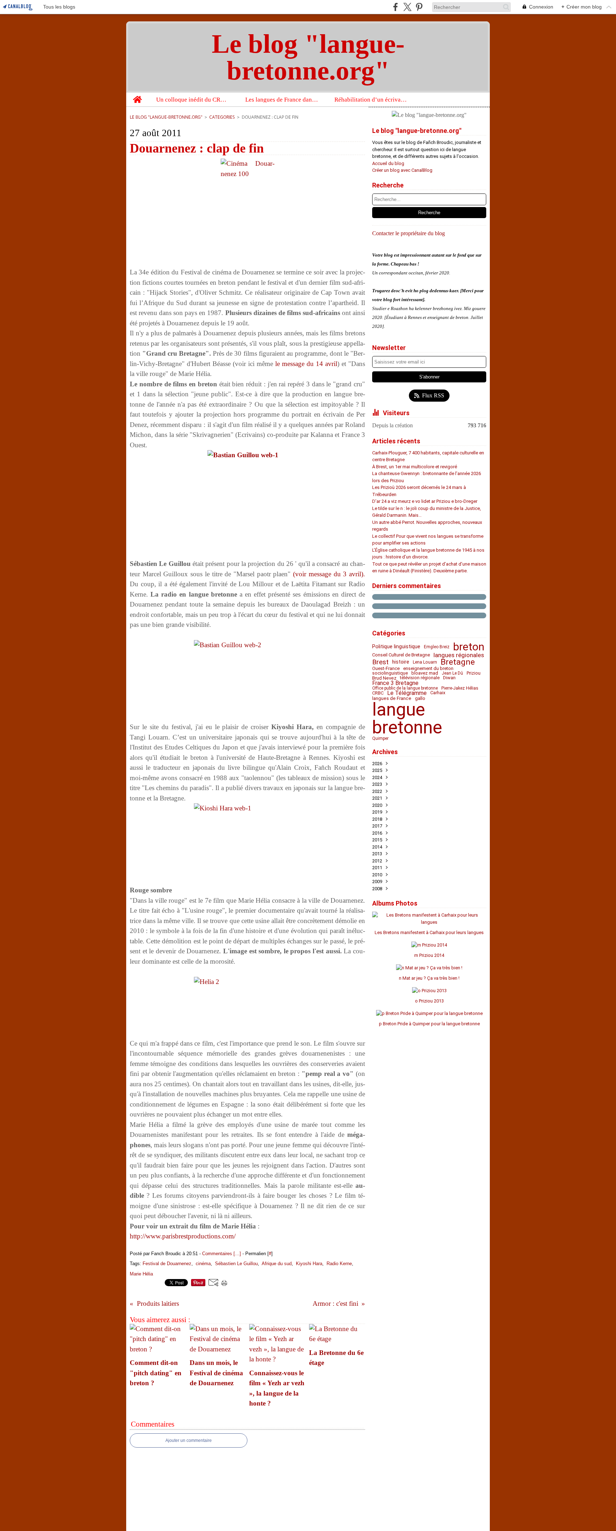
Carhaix (437, 693)
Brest (380, 662)
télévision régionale (420, 678)
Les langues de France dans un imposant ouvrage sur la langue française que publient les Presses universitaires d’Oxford (282, 100)
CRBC (378, 693)
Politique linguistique (396, 646)
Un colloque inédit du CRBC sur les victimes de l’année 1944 (193, 100)
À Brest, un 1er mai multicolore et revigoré (414, 466)
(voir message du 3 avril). (329, 574)
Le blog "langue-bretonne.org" (166, 117)
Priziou (474, 673)
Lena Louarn (425, 662)
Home (137, 96)
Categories (222, 117)
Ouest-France (386, 668)
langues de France (391, 698)
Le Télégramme (407, 693)
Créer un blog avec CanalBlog (402, 170)
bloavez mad (424, 673)
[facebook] (395, 7)
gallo (420, 698)
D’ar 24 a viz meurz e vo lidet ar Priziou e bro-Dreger (424, 501)
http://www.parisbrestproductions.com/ (183, 1236)
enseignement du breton (428, 668)
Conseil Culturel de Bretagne (401, 655)
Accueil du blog (388, 163)
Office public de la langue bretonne (405, 688)
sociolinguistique (390, 673)
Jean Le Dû (452, 673)
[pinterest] (419, 7)
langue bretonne (407, 718)
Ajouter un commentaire (188, 1440)
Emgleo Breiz (437, 647)
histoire (400, 662)
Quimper (380, 738)
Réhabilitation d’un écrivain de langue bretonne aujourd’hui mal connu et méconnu (371, 100)
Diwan (449, 678)
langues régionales (458, 655)
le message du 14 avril (306, 363)
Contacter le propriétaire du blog (408, 233)
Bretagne (458, 662)
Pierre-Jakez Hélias (459, 688)
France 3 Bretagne (395, 683)
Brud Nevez (384, 678)
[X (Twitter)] (407, 7)
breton (468, 646)
